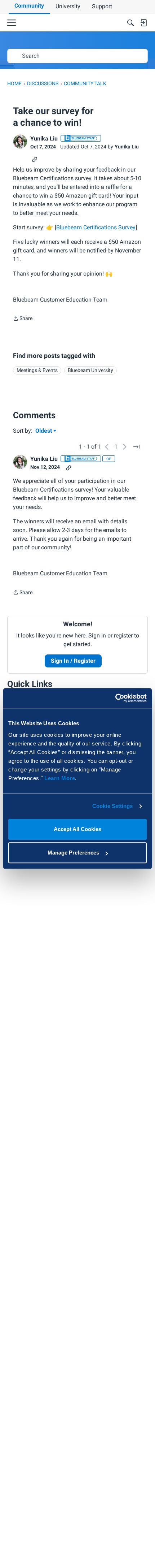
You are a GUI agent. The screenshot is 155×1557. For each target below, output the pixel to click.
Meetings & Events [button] (37, 370)
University (68, 6)
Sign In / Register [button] (73, 660)
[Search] (130, 22)
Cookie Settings (112, 806)
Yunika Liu (44, 138)
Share (22, 319)
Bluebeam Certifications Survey (96, 227)
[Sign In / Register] (143, 22)
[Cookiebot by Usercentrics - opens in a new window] (115, 698)
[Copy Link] (34, 159)
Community (29, 5)
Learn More (59, 778)
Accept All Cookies (77, 829)
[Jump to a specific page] (136, 447)
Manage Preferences (73, 852)
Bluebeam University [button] (90, 370)
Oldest (44, 431)
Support (102, 6)
